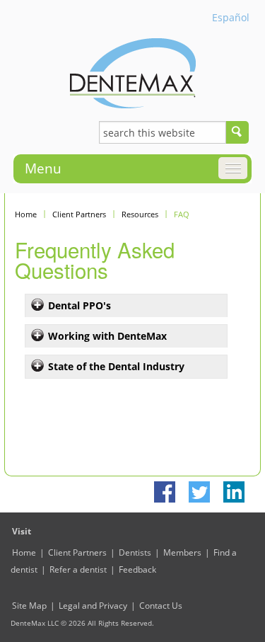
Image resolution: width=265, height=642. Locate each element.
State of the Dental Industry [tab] (116, 366)
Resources (140, 214)
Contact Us (160, 606)
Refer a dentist (78, 569)
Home (26, 214)
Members (182, 552)
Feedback (137, 569)
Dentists (135, 552)
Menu (43, 168)
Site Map (29, 606)
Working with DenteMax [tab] (107, 336)
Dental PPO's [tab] (79, 305)
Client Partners (79, 214)
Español (230, 17)
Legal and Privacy (93, 606)
